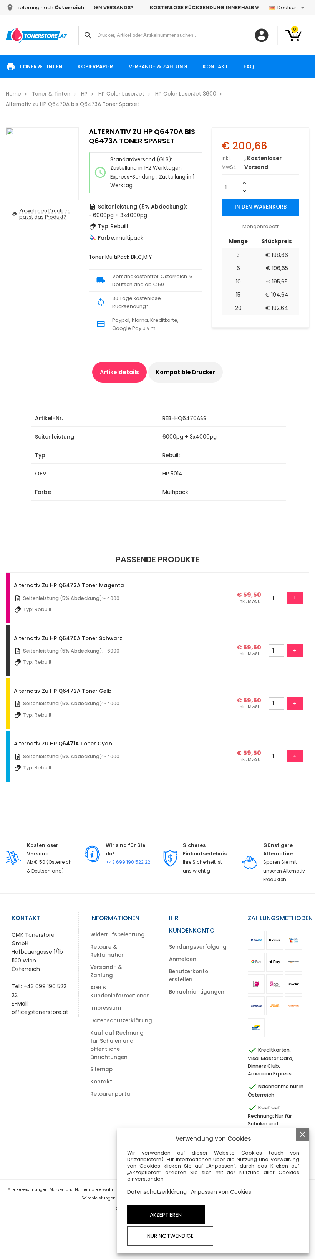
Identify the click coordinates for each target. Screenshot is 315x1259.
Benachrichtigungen (196, 992)
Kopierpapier (95, 66)
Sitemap (101, 1069)
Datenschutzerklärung (121, 1020)
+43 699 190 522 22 (128, 862)
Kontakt (215, 66)
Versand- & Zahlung (158, 66)
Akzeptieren (166, 1215)
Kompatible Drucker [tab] (185, 372)
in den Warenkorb (261, 206)
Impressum (105, 1008)
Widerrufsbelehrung (117, 934)
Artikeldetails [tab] (119, 372)
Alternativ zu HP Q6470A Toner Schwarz (68, 638)
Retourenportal (111, 1094)
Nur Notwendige (170, 1236)
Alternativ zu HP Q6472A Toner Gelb (62, 691)
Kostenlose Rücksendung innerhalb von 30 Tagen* (177, 7)
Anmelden (182, 959)
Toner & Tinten (40, 66)
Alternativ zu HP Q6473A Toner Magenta (69, 585)
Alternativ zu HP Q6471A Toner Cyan (63, 743)
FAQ (249, 66)
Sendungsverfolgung (198, 947)
